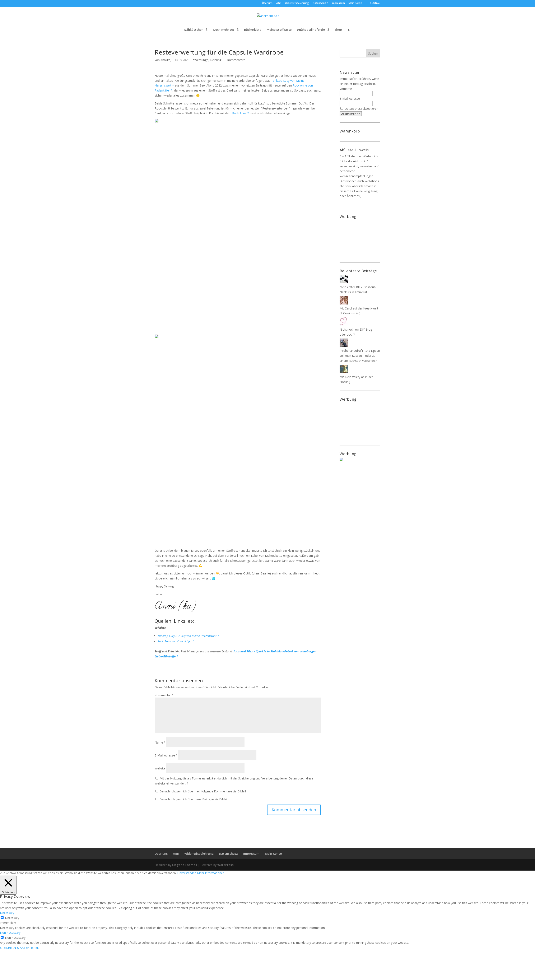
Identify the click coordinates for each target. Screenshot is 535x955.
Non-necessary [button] (10, 933)
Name (160, 742)
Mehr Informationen (210, 873)
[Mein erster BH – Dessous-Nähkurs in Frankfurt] (344, 282)
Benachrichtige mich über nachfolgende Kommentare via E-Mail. (203, 791)
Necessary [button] (7, 913)
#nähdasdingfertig (311, 30)
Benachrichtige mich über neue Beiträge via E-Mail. (194, 799)
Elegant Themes (184, 865)
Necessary (12, 918)
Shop (338, 30)
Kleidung (215, 60)
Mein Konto (355, 3)
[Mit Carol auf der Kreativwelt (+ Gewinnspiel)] (344, 303)
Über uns (267, 3)
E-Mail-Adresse (166, 755)
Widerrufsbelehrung (297, 3)
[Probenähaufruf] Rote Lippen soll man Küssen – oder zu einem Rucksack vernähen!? (360, 356)
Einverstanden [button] (186, 873)
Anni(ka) (165, 60)
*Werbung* (200, 60)
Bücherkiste (252, 30)
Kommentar (164, 695)
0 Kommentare (235, 60)
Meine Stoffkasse (279, 30)
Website (160, 768)
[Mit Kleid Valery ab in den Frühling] (344, 372)
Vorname (346, 89)
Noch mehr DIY (223, 30)
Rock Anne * (240, 113)
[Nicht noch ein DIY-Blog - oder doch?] (344, 324)
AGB (278, 3)
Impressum (338, 3)
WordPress (225, 865)
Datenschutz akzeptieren (361, 109)
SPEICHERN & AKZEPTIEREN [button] (19, 948)
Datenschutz (320, 3)
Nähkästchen (193, 30)
